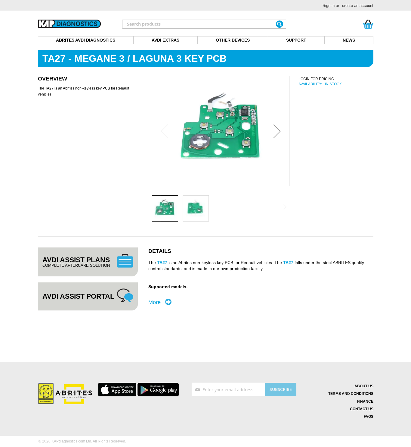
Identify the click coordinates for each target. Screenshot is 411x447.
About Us (363, 386)
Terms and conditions (350, 394)
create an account (357, 5)
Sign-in (329, 5)
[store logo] (69, 24)
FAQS (368, 416)
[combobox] (204, 24)
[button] (277, 131)
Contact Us (361, 409)
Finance (365, 401)
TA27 (162, 262)
